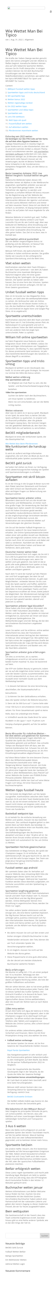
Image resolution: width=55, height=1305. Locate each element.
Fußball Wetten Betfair (15, 1251)
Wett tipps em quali (17, 120)
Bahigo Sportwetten (14, 1256)
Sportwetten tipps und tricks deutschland (26, 92)
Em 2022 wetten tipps (17, 106)
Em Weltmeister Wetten (16, 1260)
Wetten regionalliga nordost (20, 103)
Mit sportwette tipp (16, 96)
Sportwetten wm (15, 113)
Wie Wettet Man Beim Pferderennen (21, 443)
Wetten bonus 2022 (16, 99)
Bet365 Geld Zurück (14, 1247)
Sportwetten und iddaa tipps (20, 109)
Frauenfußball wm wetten (20, 123)
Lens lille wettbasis (16, 116)
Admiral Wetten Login (15, 1264)
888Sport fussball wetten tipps (21, 89)
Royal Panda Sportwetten (18, 1050)
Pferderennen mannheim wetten (23, 130)
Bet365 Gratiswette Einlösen (19, 1096)
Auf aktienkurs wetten (18, 127)
